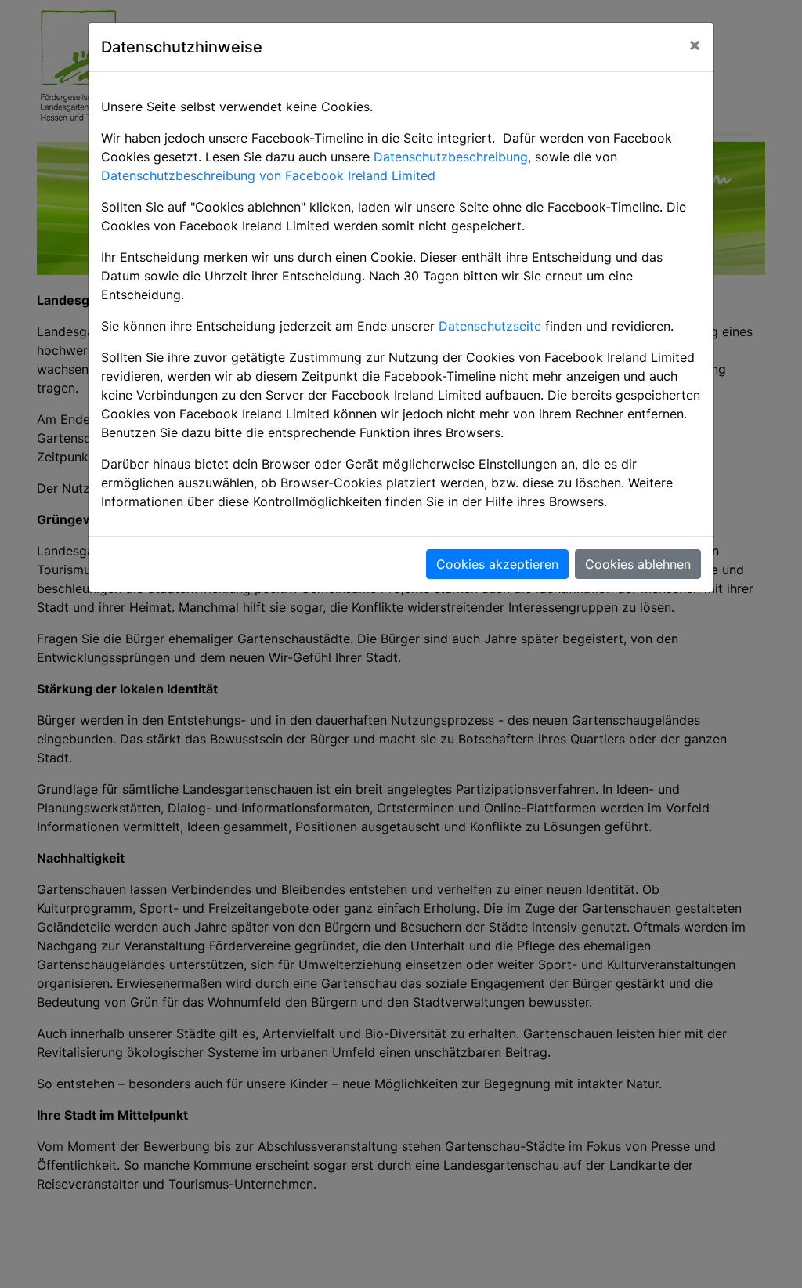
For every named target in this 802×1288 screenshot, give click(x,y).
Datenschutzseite (490, 326)
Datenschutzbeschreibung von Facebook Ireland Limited (268, 175)
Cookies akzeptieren (497, 564)
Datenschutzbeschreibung (451, 157)
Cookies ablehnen (638, 564)
